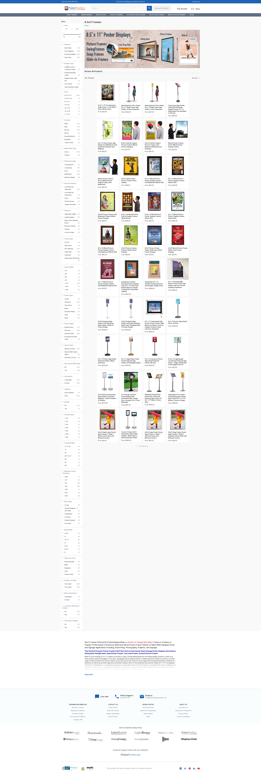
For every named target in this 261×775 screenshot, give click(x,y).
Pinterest (189, 768)
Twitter (185, 768)
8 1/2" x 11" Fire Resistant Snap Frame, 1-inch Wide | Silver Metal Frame (107, 107)
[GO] (149, 8)
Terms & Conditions (183, 716)
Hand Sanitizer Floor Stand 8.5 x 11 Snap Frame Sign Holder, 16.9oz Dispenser (154, 107)
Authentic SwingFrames (148, 710)
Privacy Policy (183, 713)
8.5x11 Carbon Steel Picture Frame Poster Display (129, 180)
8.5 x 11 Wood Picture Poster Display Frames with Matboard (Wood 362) (154, 180)
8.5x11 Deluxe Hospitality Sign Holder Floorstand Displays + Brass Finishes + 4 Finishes (107, 397)
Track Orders (112, 707)
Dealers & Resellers (112, 713)
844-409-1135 (73, 1)
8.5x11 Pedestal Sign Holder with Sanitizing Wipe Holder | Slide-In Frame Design (106, 324)
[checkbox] (72, 48)
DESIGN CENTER (148, 704)
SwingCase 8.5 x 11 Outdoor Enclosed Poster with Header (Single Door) (154, 284)
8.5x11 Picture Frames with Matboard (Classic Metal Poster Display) (107, 216)
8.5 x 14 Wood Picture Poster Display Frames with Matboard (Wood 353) (107, 250)
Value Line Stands (156, 15)
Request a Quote (78, 707)
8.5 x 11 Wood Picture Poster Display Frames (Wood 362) (176, 180)
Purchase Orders (77, 713)
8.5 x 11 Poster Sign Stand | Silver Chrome (177, 322)
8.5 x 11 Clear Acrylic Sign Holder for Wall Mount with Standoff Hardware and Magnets (107, 146)
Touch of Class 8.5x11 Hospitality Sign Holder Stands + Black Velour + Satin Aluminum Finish (129, 435)
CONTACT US (113, 704)
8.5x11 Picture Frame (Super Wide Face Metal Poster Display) (153, 250)
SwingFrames (86, 15)
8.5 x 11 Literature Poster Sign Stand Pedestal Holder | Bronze (154, 361)
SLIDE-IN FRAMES (116, 15)
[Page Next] (147, 446)
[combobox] (121, 8)
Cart (192, 7)
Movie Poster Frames (176, 15)
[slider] (63, 34)
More (192, 15)
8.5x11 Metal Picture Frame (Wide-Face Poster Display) (177, 250)
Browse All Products (162, 8)
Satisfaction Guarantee (183, 710)
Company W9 (77, 719)
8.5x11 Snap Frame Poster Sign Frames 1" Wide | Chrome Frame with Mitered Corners (154, 435)
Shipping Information (78, 710)
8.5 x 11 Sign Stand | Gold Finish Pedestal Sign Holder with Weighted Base (131, 361)
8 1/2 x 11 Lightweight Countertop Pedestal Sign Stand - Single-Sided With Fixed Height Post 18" (177, 362)
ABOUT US (183, 704)
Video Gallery (148, 713)
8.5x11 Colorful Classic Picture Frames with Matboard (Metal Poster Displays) (153, 146)
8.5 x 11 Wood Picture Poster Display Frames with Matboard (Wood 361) (107, 284)
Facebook (180, 768)
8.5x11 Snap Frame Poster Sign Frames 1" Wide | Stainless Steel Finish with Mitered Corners (177, 435)
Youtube (198, 768)
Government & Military (77, 716)
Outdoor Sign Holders (136, 15)
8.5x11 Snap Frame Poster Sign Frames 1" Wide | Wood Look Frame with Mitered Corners (107, 435)
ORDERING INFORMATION (78, 704)
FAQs (148, 716)
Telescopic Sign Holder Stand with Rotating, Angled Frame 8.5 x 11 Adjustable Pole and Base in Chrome (177, 109)
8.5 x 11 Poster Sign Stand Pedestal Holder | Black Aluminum (107, 361)
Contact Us (196, 1)
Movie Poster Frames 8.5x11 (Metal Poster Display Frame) (176, 145)
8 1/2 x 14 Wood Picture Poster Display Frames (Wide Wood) (129, 216)
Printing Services (148, 707)
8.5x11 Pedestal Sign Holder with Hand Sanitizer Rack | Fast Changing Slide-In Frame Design (131, 324)
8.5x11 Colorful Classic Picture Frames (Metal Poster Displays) (129, 145)
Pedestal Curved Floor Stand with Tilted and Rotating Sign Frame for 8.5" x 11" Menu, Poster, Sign (153, 398)
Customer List (183, 707)
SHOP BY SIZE (101, 15)
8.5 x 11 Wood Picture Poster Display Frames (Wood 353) (176, 216)
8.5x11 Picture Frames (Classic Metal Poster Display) (129, 250)
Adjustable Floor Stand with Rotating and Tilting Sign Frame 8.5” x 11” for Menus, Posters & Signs (177, 397)
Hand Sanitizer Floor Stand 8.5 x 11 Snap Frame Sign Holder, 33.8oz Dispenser (130, 107)
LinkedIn (194, 768)
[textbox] (66, 29)
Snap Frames (72, 15)
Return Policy (112, 716)
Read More (89, 674)
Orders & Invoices (113, 710)
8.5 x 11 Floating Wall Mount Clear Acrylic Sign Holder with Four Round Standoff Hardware (177, 284)
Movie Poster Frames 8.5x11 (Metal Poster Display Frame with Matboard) (105, 181)
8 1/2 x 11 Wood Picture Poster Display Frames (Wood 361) (153, 216)
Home (87, 25)
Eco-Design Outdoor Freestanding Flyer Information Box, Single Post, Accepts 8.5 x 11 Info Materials (130, 398)
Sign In (179, 7)
